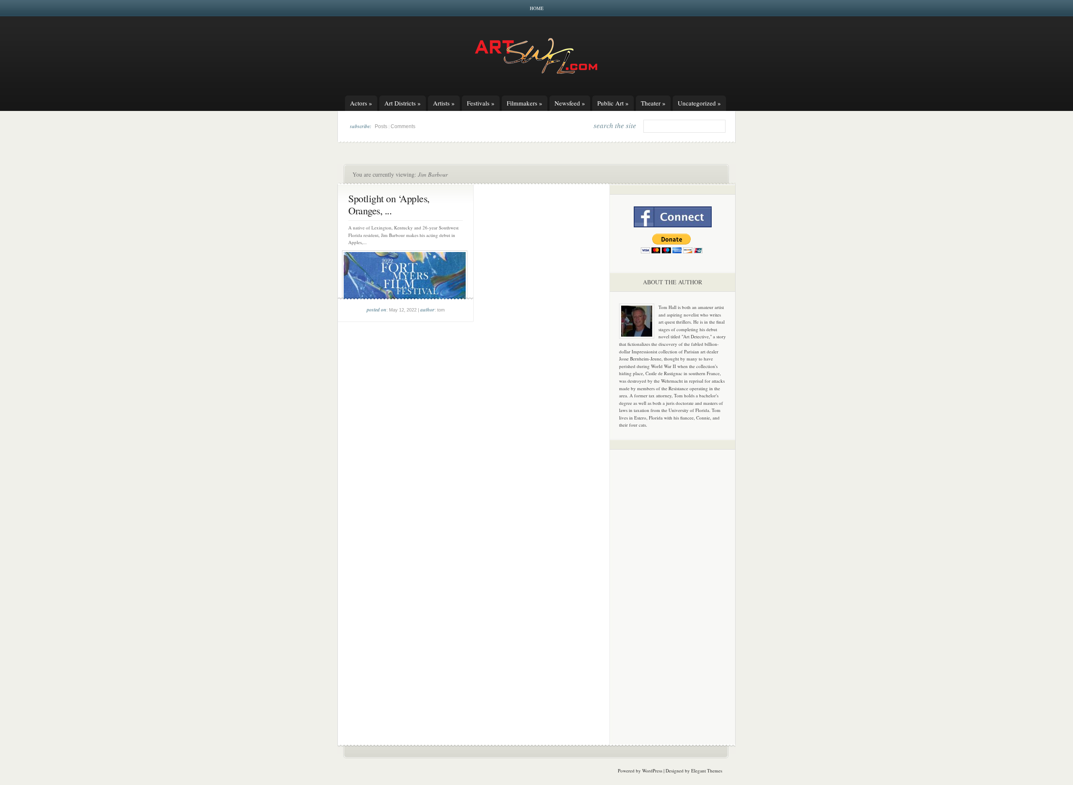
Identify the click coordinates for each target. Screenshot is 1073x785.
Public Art (613, 103)
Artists (444, 103)
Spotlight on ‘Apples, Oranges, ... (389, 204)
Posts (381, 126)
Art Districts (402, 103)
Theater (653, 103)
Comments (403, 126)
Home (537, 8)
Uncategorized (699, 103)
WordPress (652, 770)
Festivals (481, 103)
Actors (361, 103)
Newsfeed (570, 103)
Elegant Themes (706, 770)
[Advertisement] (673, 587)
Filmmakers (524, 103)
